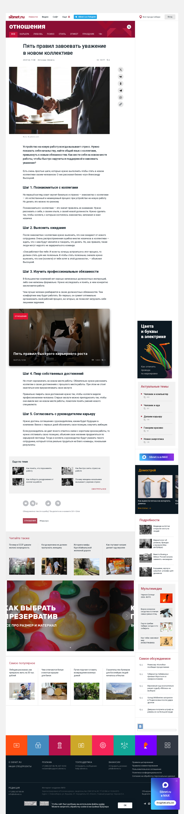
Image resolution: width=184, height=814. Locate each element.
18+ (100, 34)
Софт (55, 16)
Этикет (74, 34)
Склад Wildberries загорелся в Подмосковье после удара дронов (160, 700)
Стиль (62, 34)
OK (125, 805)
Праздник (88, 34)
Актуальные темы (154, 386)
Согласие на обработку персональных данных (153, 776)
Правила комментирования (145, 765)
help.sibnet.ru (81, 768)
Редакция (14, 787)
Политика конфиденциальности (147, 772)
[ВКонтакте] (120, 76)
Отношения (27, 26)
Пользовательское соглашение (146, 769)
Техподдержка (83, 762)
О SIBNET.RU (15, 762)
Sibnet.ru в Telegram (87, 17)
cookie (102, 804)
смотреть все (99, 489)
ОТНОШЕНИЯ (21, 316)
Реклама (47, 762)
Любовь (38, 34)
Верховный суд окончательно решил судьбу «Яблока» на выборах (160, 688)
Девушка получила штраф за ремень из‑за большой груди (160, 710)
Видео (45, 16)
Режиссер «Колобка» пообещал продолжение (158, 666)
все (13, 34)
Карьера (24, 34)
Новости (33, 16)
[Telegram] (120, 90)
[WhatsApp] (120, 97)
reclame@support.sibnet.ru (54, 768)
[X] (120, 70)
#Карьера (44, 521)
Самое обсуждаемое (155, 658)
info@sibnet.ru (15, 794)
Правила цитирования (142, 762)
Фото (25, 137)
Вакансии (114, 762)
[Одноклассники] (120, 83)
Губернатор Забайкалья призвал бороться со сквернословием (157, 676)
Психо (50, 34)
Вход (170, 16)
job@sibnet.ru (115, 768)
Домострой (147, 470)
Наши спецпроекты (20, 766)
